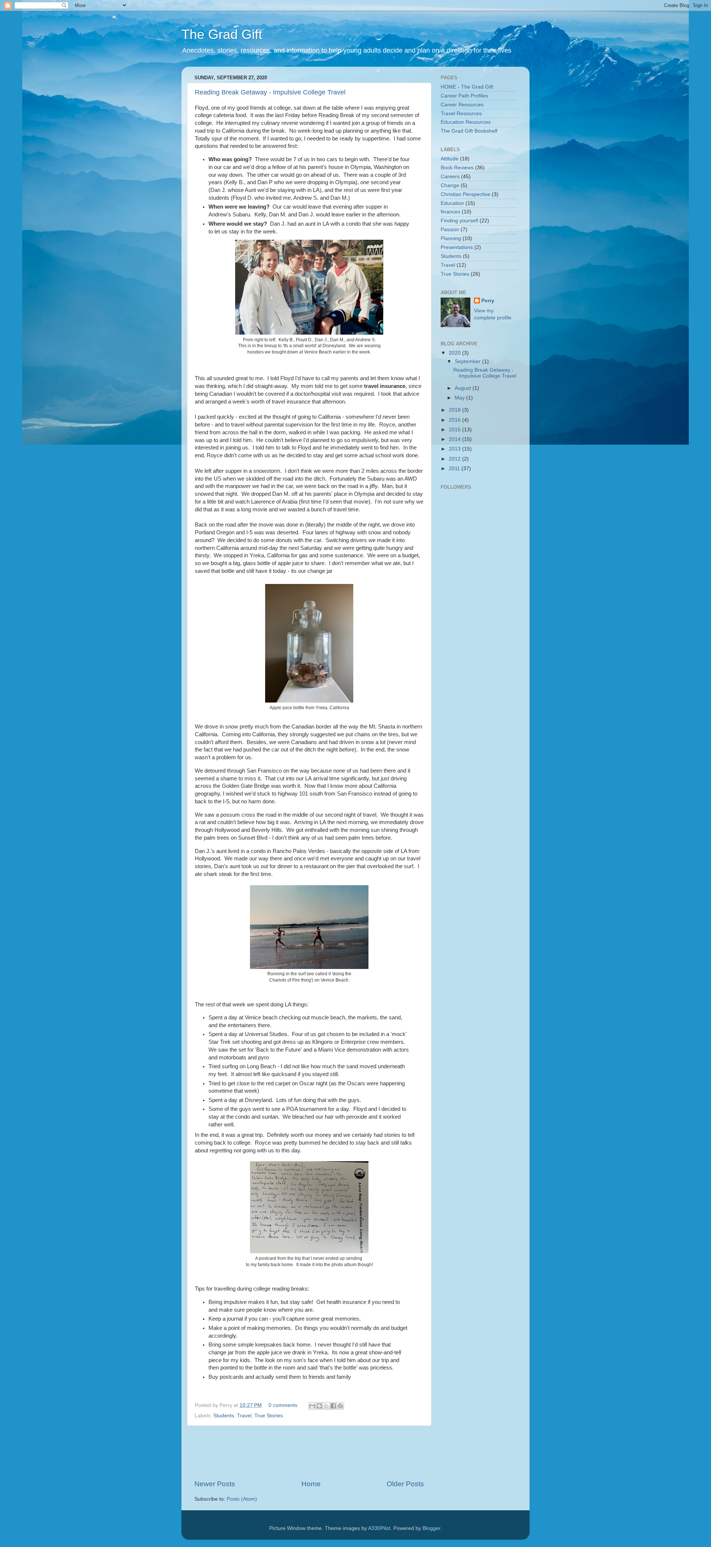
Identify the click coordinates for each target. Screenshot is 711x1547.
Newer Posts (214, 1484)
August (464, 388)
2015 (455, 429)
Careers (450, 176)
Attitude (449, 159)
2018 (455, 410)
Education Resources (466, 122)
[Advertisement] (329, 1452)
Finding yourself (459, 220)
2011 (455, 468)
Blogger (431, 1528)
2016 (455, 420)
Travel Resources (461, 113)
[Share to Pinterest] (340, 1406)
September (468, 361)
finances (450, 212)
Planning (451, 238)
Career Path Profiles (464, 96)
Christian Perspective (465, 194)
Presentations (457, 247)
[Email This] (312, 1406)
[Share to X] (326, 1406)
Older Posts (405, 1484)
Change (450, 185)
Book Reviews (457, 167)
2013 (455, 449)
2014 (455, 439)
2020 (455, 353)
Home (311, 1484)
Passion (450, 229)
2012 (455, 459)
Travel (244, 1415)
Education (452, 203)
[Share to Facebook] (333, 1406)
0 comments (282, 1405)
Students (223, 1415)
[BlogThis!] (319, 1406)
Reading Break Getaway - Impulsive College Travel (270, 92)
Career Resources (462, 104)
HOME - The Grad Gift (467, 87)
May (460, 398)
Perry (487, 300)
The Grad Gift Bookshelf (469, 131)
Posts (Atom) (242, 1499)
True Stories (268, 1415)
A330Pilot (379, 1528)
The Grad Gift (221, 34)
